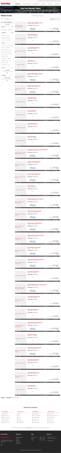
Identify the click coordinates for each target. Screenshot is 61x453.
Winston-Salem (57, 29)
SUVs (19, 415)
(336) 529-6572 (50, 440)
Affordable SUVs (51, 413)
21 (16, 31)
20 (16, 158)
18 (16, 369)
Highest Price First (6, 422)
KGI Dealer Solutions (37, 450)
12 (16, 219)
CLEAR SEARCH (7, 24)
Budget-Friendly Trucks (52, 415)
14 (16, 319)
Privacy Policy (18, 443)
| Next (11, 19)
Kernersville (57, 41)
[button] (31, 37)
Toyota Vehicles (36, 417)
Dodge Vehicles (36, 422)
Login (29, 450)
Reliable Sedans (51, 417)
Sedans (19, 413)
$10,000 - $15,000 (6, 417)
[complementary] (58, 450)
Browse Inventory (19, 437)
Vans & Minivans (21, 422)
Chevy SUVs (50, 420)
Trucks (19, 417)
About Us (17, 440)
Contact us (28, 427)
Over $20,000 (5, 420)
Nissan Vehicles (36, 420)
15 (16, 44)
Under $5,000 (5, 413)
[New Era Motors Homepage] (7, 438)
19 (16, 82)
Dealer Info (18, 441)
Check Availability (55, 31)
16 (16, 57)
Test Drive (45, 31)
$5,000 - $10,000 (6, 415)
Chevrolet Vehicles (36, 415)
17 (16, 195)
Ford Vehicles (35, 413)
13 (16, 344)
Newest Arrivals (51, 422)
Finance (17, 438)
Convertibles (20, 420)
